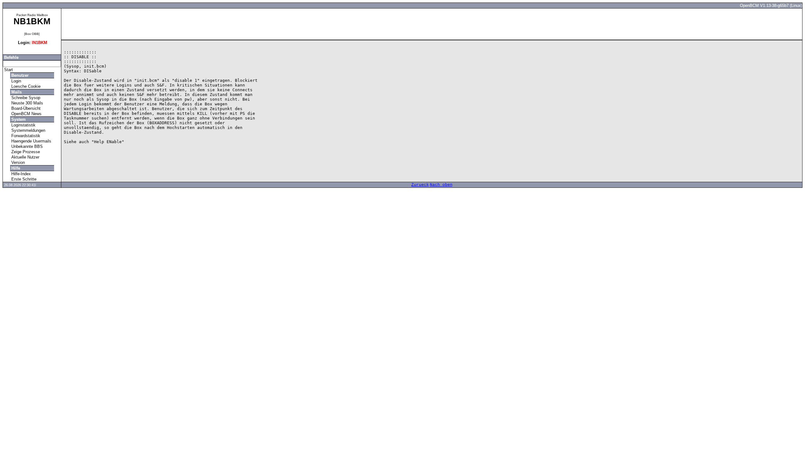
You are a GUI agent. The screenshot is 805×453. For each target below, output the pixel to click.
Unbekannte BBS (26, 146)
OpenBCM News (26, 113)
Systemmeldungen (27, 130)
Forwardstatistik (25, 135)
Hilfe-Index (20, 173)
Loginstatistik (23, 125)
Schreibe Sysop (25, 97)
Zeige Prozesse (25, 151)
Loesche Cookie (25, 86)
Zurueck (420, 184)
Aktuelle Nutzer (24, 157)
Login (15, 81)
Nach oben (441, 184)
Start (8, 69)
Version (17, 162)
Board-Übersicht (25, 108)
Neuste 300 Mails (26, 103)
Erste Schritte (23, 179)
